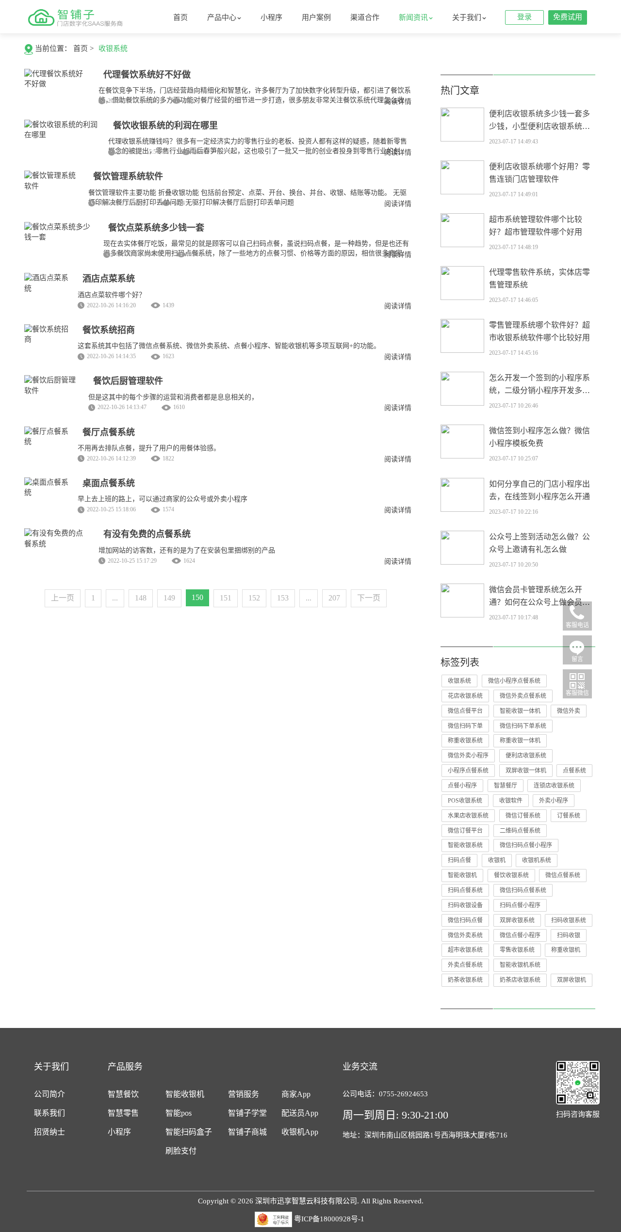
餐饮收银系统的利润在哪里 (165, 125)
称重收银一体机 (520, 740)
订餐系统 (568, 815)
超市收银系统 (465, 950)
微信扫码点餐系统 (523, 890)
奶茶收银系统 (465, 980)
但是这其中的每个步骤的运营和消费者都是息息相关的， (173, 397)
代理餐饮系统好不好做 (147, 74)
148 (141, 598)
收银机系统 (536, 860)
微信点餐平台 (465, 711)
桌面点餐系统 (108, 483)
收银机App (299, 1132)
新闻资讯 (413, 17)
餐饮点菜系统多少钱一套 (156, 228)
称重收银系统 (465, 740)
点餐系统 (574, 770)
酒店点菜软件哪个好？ (112, 295)
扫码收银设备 (465, 905)
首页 (180, 17)
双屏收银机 (571, 980)
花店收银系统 (465, 696)
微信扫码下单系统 (523, 726)
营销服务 (243, 1094)
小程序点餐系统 (468, 770)
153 (283, 598)
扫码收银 (568, 935)
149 (169, 598)
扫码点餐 (459, 860)
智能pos (178, 1113)
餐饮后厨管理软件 (128, 381)
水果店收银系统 (468, 815)
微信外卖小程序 (468, 755)
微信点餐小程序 (520, 935)
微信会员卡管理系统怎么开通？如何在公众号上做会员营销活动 (539, 602)
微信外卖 (568, 711)
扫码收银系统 (568, 920)
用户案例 (316, 17)
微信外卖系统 (465, 935)
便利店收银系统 (526, 755)
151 (225, 598)
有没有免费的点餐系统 (147, 534)
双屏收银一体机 (526, 770)
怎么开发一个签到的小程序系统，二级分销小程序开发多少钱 (539, 390)
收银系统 (113, 48)
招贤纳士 (49, 1132)
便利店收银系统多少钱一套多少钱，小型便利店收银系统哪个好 (539, 126)
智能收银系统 (465, 845)
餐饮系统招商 (108, 330)
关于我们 (466, 17)
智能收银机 (462, 875)
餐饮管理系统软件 (128, 176)
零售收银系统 (517, 950)
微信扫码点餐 (465, 920)
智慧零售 (123, 1113)
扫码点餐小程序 (520, 905)
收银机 (497, 860)
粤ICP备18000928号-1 (329, 1218)
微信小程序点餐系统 (514, 681)
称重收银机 (565, 950)
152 (254, 598)
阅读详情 (397, 101)
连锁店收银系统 (554, 785)
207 (334, 598)
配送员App (299, 1113)
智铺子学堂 (247, 1113)
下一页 (368, 598)
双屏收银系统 (517, 920)
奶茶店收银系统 (520, 980)
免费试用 (567, 17)
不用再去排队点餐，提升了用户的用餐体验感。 (149, 448)
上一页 (62, 598)
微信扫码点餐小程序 (526, 845)
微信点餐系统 (562, 875)
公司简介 (49, 1094)
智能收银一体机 (520, 711)
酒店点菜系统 (108, 279)
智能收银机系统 (520, 965)
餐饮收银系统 (511, 875)
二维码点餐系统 (520, 830)
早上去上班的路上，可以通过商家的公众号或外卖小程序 (162, 499)
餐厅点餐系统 (108, 432)
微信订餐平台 (465, 830)
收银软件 (511, 800)
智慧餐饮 (123, 1094)
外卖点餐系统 (465, 965)
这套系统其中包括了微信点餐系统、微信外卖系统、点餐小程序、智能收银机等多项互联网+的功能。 (229, 345)
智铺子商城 (247, 1132)
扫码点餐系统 (465, 890)
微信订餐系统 (523, 815)
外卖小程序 (553, 800)
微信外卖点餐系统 (523, 696)
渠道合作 (364, 17)
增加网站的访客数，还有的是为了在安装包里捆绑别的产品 (186, 550)
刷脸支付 (180, 1151)
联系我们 (49, 1113)
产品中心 (221, 17)
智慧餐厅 (505, 785)
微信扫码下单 (465, 726)
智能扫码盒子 (188, 1132)
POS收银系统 (465, 800)
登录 (524, 17)
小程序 (271, 17)
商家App (295, 1094)
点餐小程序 (462, 785)
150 (197, 597)
